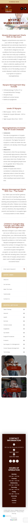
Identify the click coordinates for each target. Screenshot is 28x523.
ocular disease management (11, 348)
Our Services (7, 284)
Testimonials (7, 294)
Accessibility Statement (10, 511)
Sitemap (14, 513)
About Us (6, 279)
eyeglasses (6, 329)
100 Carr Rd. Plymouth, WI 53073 (14, 447)
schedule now (14, 2)
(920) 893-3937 (14, 452)
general (6, 313)
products (6, 340)
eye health (6, 332)
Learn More (14, 368)
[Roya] (14, 520)
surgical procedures (9, 336)
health (5, 317)
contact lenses (8, 325)
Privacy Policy (20, 511)
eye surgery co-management (12, 344)
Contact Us (7, 299)
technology (7, 352)
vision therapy (7, 309)
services (6, 321)
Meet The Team (8, 289)
